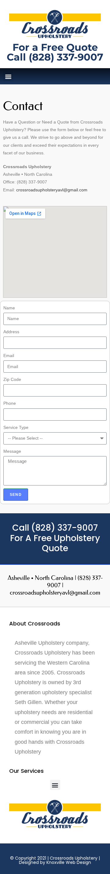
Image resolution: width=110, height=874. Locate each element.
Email (8, 355)
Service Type (15, 427)
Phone (9, 403)
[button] (8, 76)
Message (12, 451)
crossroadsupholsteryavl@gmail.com (51, 189)
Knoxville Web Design (68, 862)
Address (11, 331)
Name (9, 307)
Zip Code (12, 379)
